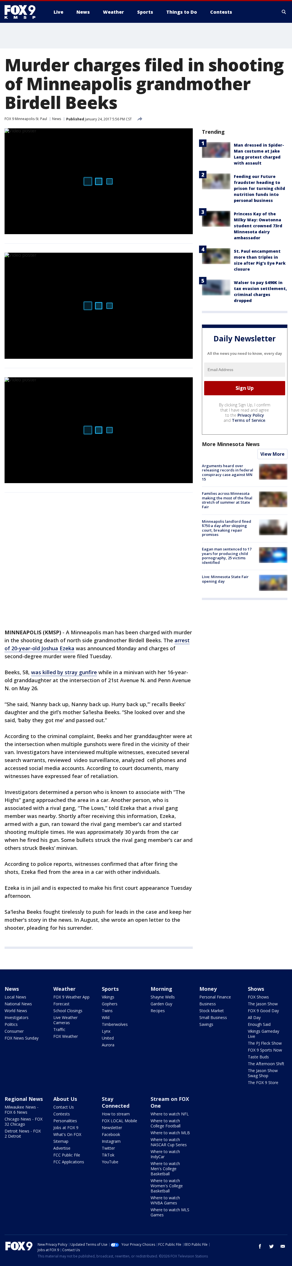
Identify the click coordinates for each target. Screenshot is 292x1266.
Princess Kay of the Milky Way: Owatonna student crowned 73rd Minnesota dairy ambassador (258, 225)
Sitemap (60, 1141)
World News (16, 1010)
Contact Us (63, 1107)
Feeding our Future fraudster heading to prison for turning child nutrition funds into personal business (259, 188)
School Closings (67, 1010)
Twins (107, 1010)
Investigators (17, 1017)
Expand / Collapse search (284, 12)
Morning (161, 988)
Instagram (111, 1141)
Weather (64, 988)
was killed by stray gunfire (64, 672)
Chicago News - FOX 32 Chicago (23, 1121)
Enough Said (259, 1024)
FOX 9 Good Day (263, 1010)
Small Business (213, 1017)
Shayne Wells (163, 997)
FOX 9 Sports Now (265, 1050)
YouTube (110, 1161)
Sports (110, 988)
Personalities (65, 1120)
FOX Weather (65, 1036)
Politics (11, 1024)
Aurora (108, 1045)
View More (272, 454)
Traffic (59, 1029)
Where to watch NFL (170, 1114)
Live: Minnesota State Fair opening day (225, 579)
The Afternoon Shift (266, 1063)
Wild (106, 1017)
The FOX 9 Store (263, 1082)
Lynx (106, 1031)
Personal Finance (215, 997)
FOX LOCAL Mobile (119, 1120)
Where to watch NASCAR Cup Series (169, 1142)
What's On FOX (67, 1134)
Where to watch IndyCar (165, 1154)
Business (207, 1003)
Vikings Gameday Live (263, 1033)
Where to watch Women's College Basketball (167, 1186)
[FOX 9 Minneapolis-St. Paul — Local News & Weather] (23, 12)
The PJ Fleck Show (265, 1043)
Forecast (61, 1003)
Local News (15, 997)
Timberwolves (115, 1024)
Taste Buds (258, 1057)
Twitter (108, 1148)
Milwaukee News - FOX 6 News (21, 1109)
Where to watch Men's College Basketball (165, 1168)
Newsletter (112, 1127)
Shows (256, 988)
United (108, 1038)
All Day (254, 1017)
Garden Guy (161, 1003)
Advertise (61, 1148)
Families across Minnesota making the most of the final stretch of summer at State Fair (227, 500)
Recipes (158, 1010)
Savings (206, 1024)
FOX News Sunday (21, 1038)
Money (208, 988)
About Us (65, 1098)
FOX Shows (258, 997)
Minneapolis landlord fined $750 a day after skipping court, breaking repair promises (226, 528)
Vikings (108, 997)
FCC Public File (66, 1155)
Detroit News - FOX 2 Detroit (23, 1133)
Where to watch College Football (166, 1123)
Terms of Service (248, 420)
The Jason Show (263, 1003)
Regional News (24, 1098)
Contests (61, 1114)
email (282, 1246)
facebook (260, 1246)
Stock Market (211, 1010)
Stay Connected (115, 1102)
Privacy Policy (251, 415)
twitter (271, 1246)
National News (18, 1003)
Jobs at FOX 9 (65, 1127)
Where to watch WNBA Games (165, 1200)
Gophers (109, 1003)
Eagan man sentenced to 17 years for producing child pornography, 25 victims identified (227, 555)
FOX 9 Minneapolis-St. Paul (26, 118)
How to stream (116, 1114)
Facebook (111, 1134)
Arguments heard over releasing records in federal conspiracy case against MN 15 (227, 472)
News (56, 118)
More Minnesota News (230, 444)
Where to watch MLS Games (170, 1212)
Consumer (14, 1031)
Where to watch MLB (170, 1132)
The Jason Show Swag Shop (263, 1073)
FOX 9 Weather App (71, 997)
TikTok (108, 1155)
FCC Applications (68, 1161)
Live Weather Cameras (65, 1020)
